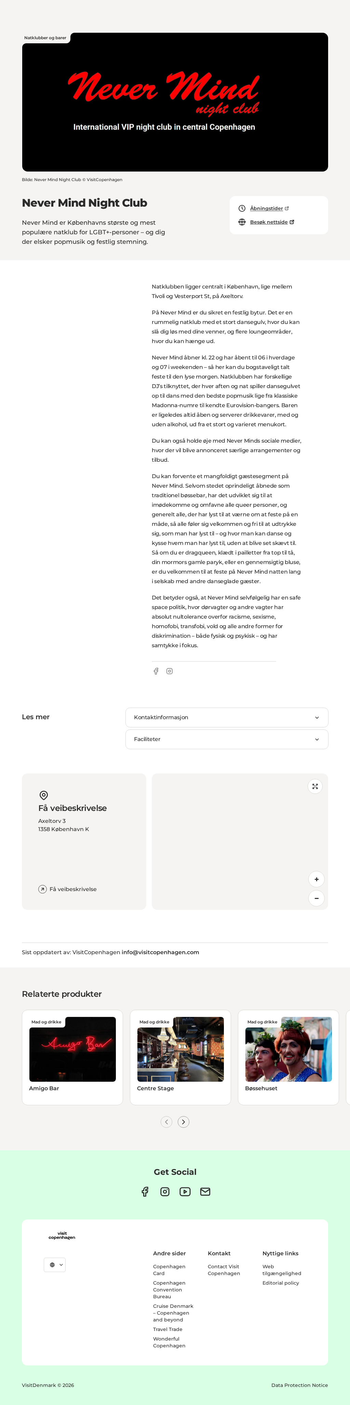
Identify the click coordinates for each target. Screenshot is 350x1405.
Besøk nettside (269, 222)
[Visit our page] (165, 1192)
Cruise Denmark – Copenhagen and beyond (173, 1313)
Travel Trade (168, 1329)
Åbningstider (266, 208)
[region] (240, 841)
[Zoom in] (316, 879)
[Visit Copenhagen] (62, 1235)
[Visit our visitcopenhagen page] (145, 1192)
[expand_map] (315, 786)
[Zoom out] (316, 898)
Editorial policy (280, 1283)
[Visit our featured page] (185, 1192)
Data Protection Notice (299, 1385)
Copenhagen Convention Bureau (169, 1290)
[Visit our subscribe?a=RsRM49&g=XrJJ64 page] (205, 1192)
